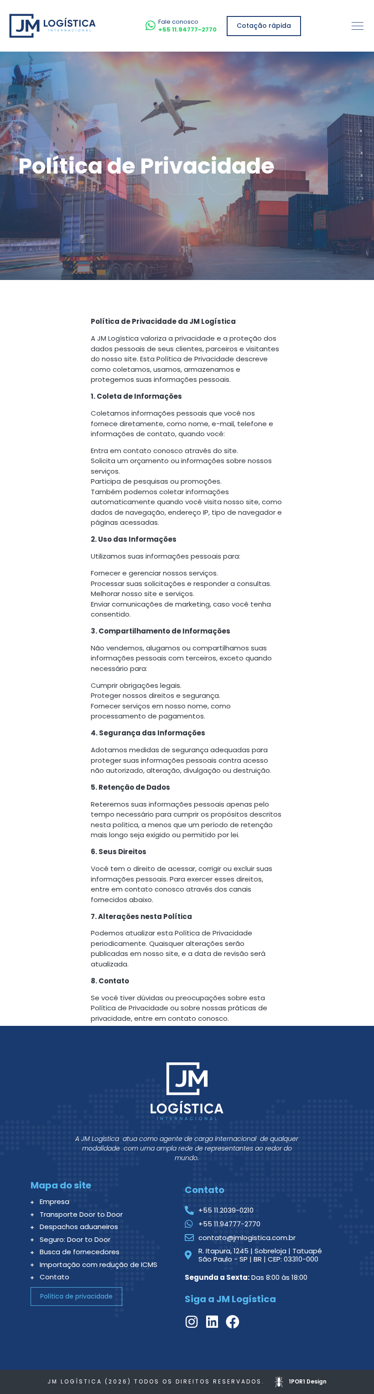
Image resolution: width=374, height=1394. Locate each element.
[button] (357, 25)
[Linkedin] (212, 1322)
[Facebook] (232, 1322)
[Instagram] (191, 1322)
